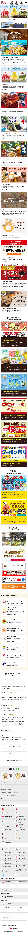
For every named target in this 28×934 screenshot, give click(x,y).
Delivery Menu (17, 4)
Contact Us (21, 907)
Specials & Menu (5, 782)
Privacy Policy (21, 914)
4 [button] (16, 19)
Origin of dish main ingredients (14, 760)
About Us (7, 907)
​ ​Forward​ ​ (9, 19)
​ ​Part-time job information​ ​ (6, 789)
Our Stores (3, 798)
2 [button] (13, 19)
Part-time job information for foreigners (9, 792)
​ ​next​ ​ (18, 19)
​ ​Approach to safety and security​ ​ (8, 795)
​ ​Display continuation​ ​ (14, 746)
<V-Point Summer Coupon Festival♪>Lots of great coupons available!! (11, 709)
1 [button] (11, 19)
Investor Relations (7, 910)
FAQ (16, 786)
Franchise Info (21, 910)
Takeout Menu (21, 4)
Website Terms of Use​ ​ (7, 914)
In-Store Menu (12, 4)
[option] (14, 11)
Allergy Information (14, 753)
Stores (16, 782)
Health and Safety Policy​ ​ (7, 917)
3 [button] (14, 19)
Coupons (3, 786)
